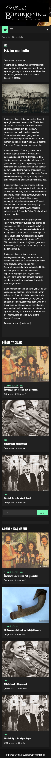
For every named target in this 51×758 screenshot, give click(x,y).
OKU (5, 45)
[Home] (5, 30)
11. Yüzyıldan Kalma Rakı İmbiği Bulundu (22, 630)
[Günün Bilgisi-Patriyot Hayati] (25, 473)
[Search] (47, 29)
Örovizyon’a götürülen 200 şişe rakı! (21, 389)
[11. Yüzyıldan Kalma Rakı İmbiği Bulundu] (25, 605)
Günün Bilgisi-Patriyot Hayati (18, 498)
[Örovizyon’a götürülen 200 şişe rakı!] (25, 364)
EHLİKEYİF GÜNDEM (11, 386)
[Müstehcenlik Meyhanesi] (25, 418)
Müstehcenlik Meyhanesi (15, 443)
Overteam (27, 755)
